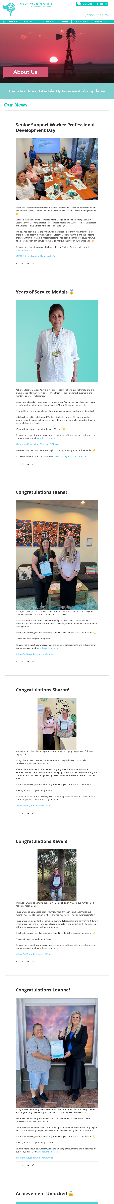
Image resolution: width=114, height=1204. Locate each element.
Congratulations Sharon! (42, 690)
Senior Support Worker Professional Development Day (55, 127)
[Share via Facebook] (17, 264)
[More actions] (97, 118)
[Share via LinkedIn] (28, 264)
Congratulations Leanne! (43, 990)
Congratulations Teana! (41, 492)
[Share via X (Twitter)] (22, 264)
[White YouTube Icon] (101, 4)
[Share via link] (33, 264)
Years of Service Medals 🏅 (45, 292)
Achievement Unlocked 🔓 (45, 1193)
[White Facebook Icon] (97, 4)
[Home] (4, 21)
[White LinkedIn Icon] (106, 4)
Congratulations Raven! (41, 841)
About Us (25, 72)
